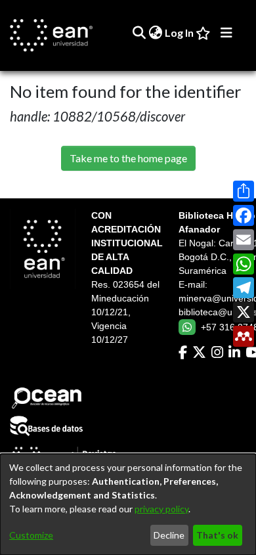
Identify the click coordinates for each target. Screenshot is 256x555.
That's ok (217, 535)
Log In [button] (180, 32)
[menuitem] (155, 33)
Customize (31, 535)
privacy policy (161, 508)
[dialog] (128, 504)
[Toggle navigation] (226, 32)
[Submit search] (139, 33)
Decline (169, 535)
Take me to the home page (128, 158)
